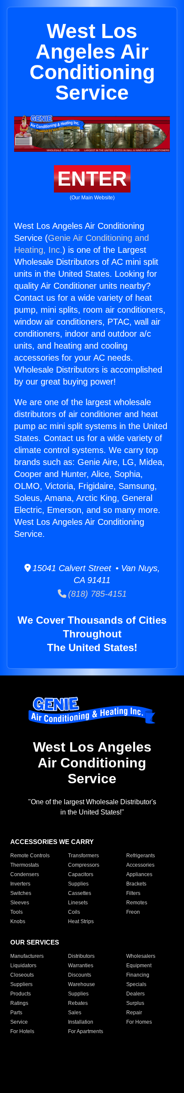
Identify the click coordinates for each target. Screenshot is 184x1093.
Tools (16, 912)
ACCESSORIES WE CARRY (52, 841)
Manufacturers (27, 956)
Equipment (138, 966)
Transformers (83, 856)
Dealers (135, 994)
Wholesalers (140, 956)
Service (19, 1022)
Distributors (81, 956)
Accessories (140, 865)
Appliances (139, 874)
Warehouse (81, 984)
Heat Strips (81, 921)
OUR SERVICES (34, 942)
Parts (16, 1013)
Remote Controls (30, 856)
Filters (133, 893)
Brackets (136, 884)
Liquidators (23, 966)
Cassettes (79, 893)
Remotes (136, 903)
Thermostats (24, 865)
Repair (134, 1013)
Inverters (20, 884)
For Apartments (85, 1031)
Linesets (78, 903)
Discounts (79, 975)
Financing (137, 975)
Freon (133, 912)
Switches (20, 893)
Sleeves (19, 903)
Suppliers (21, 984)
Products (20, 994)
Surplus (135, 1003)
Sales (74, 1013)
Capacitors (80, 874)
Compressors (83, 865)
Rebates (78, 1003)
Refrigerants (140, 856)
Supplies (78, 884)
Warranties (80, 966)
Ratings (19, 1003)
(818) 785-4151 (96, 593)
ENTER (92, 178)
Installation (80, 1022)
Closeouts (22, 975)
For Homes (139, 1022)
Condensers (24, 874)
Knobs (17, 921)
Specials (136, 984)
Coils (74, 912)
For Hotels (22, 1031)
